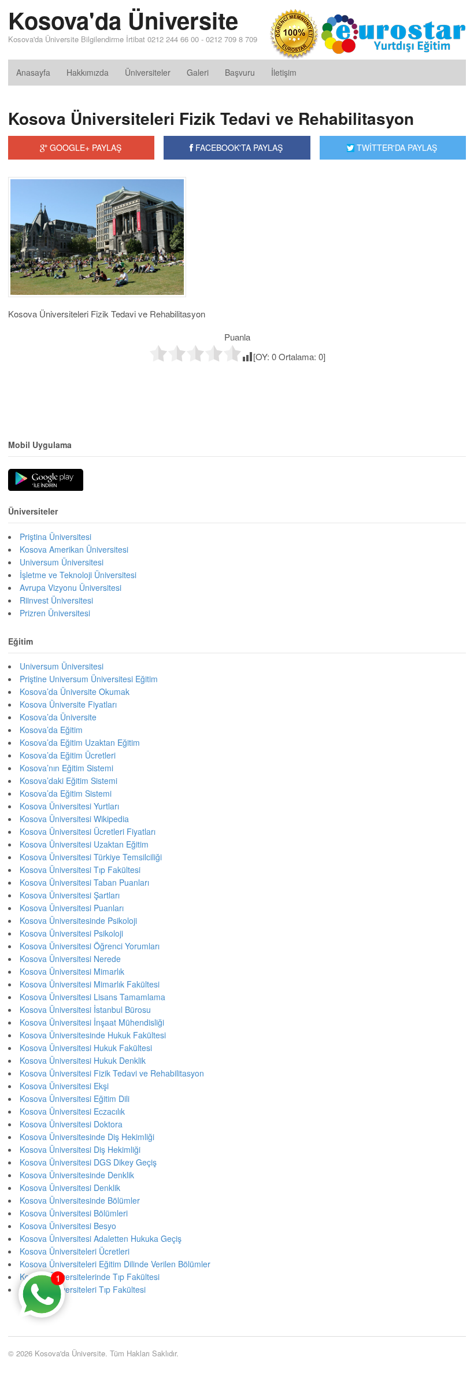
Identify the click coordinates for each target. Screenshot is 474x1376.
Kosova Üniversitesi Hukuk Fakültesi (86, 1047)
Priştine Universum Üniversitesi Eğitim (89, 679)
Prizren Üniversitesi (55, 613)
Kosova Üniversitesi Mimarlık (72, 971)
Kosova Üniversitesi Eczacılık (72, 1111)
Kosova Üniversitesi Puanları (72, 907)
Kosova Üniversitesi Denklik (70, 1187)
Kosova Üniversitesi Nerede (70, 958)
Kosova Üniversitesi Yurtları (69, 806)
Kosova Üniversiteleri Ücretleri (74, 1251)
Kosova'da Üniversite (123, 19)
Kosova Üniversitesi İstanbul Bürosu (85, 1009)
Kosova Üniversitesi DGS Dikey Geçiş (88, 1162)
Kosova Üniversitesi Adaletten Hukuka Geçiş (101, 1238)
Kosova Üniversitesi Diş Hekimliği (80, 1149)
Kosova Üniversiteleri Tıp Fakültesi (83, 1289)
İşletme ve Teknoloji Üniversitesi (78, 574)
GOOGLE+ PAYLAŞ (84, 147)
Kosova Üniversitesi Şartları (70, 895)
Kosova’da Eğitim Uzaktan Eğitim (80, 742)
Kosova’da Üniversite (58, 717)
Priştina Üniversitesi (55, 536)
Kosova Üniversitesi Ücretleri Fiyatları (87, 831)
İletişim (284, 72)
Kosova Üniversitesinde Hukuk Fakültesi (93, 1035)
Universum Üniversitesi (61, 562)
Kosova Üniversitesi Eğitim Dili (74, 1098)
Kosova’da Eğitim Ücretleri (68, 755)
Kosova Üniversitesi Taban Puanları (84, 882)
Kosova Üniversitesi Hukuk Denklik (83, 1060)
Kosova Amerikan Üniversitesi (74, 549)
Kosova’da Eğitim (51, 729)
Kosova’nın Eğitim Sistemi (66, 768)
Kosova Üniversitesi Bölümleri (74, 1213)
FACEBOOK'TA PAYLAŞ (238, 147)
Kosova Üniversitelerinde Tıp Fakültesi (90, 1276)
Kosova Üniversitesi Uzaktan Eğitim (84, 844)
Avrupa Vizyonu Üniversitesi (70, 587)
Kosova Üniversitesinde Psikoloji (78, 920)
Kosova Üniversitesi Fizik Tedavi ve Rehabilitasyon (112, 1073)
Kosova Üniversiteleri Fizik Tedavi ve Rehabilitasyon (211, 118)
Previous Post (237, 387)
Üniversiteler (148, 72)
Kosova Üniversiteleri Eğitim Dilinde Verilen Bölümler (115, 1264)
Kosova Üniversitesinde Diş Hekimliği (87, 1136)
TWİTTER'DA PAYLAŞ (395, 147)
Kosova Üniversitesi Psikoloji (71, 933)
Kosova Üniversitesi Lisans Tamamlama (92, 997)
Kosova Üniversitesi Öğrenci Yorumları (90, 946)
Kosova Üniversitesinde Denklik (77, 1175)
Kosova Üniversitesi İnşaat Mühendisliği (92, 1022)
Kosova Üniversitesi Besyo (68, 1225)
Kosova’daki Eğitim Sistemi (68, 780)
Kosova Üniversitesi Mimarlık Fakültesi (90, 984)
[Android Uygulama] (45, 480)
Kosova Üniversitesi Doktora (71, 1124)
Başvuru (240, 72)
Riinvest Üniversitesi (56, 600)
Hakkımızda (87, 72)
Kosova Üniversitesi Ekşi (64, 1086)
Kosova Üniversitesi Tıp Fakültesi (80, 869)
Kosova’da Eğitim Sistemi (66, 793)
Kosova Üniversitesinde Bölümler (80, 1200)
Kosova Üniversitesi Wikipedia (74, 818)
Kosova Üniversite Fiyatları (68, 704)
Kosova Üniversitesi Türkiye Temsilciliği (91, 857)
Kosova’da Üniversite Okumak (74, 691)
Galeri (198, 72)
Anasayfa (33, 72)
